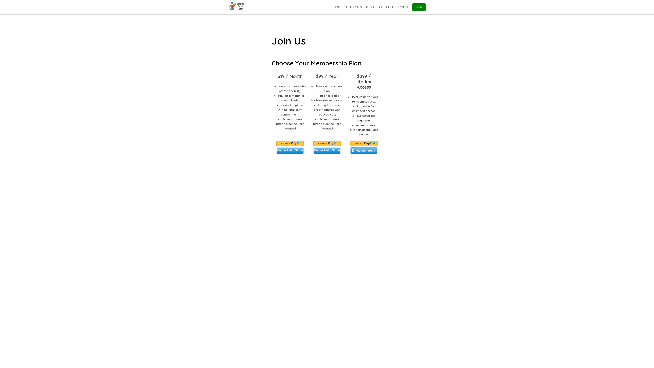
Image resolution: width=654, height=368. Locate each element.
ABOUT (370, 7)
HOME (338, 7)
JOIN (419, 7)
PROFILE (403, 7)
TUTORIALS (354, 7)
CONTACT (386, 7)
